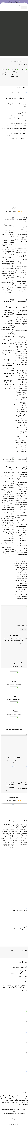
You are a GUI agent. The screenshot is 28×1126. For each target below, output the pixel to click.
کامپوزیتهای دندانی (9, 232)
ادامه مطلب (24, 990)
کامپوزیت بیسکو (21, 307)
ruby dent (9, 323)
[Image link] (16, 1071)
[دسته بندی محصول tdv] (22, 71)
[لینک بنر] (14, 916)
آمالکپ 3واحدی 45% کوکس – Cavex (8, 785)
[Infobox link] (14, 678)
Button (23, 629)
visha (15, 979)
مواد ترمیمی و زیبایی (22, 101)
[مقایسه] (25, 95)
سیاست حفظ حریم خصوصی (16, 1063)
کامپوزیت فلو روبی (7, 307)
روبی (12, 950)
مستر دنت (24, 950)
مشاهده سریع (25, 144)
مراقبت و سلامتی (23, 970)
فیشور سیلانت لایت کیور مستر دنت (15, 98)
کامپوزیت (11, 320)
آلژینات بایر (18, 663)
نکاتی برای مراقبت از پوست (17, 973)
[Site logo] (14, 2)
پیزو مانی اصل (9, 820)
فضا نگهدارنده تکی (21, 820)
